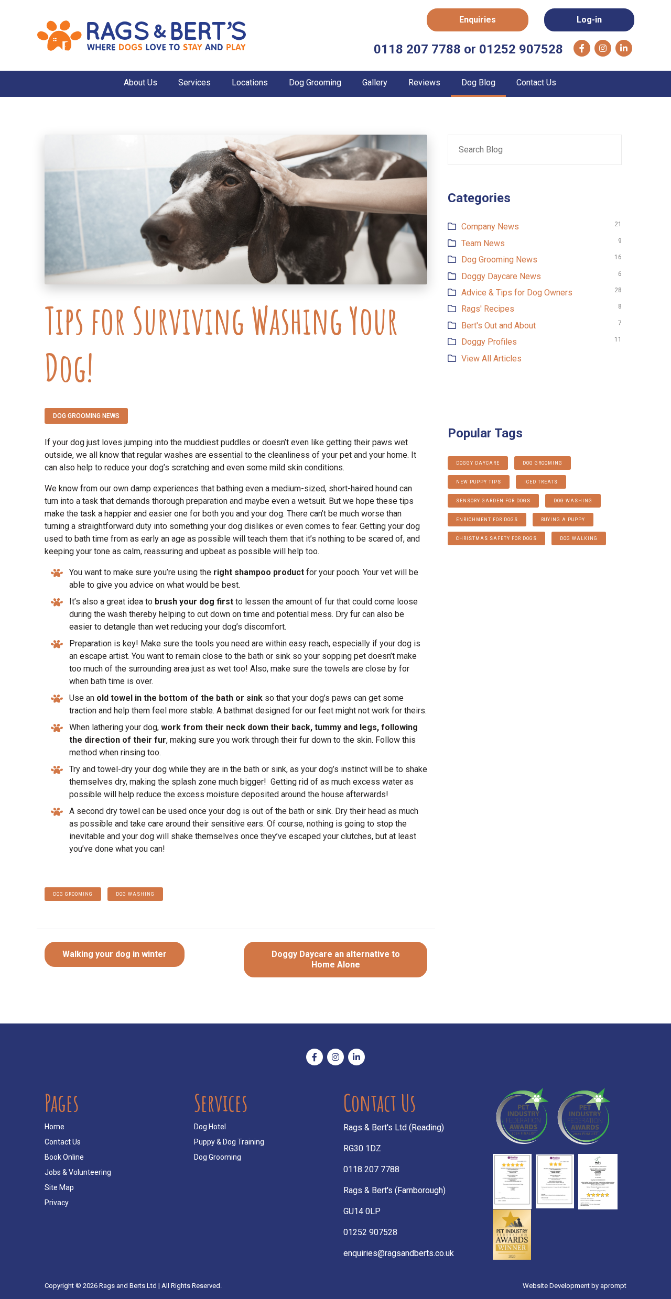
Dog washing (135, 894)
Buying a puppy (563, 519)
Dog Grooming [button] (315, 82)
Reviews (424, 82)
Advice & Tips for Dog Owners (516, 293)
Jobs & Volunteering (78, 1172)
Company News (490, 227)
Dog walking (579, 538)
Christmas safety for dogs (496, 538)
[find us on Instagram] (602, 48)
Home (54, 1126)
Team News (483, 243)
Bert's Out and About (498, 326)
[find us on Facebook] (581, 48)
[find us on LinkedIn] (623, 48)
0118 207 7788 (371, 1169)
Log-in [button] (589, 20)
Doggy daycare (478, 463)
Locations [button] (250, 82)
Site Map (59, 1187)
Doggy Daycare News (501, 276)
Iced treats (541, 482)
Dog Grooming (217, 1157)
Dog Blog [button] (478, 82)
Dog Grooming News (86, 416)
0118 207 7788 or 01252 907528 (468, 49)
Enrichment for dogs (487, 519)
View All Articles (491, 359)
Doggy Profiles (489, 342)
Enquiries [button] (477, 20)
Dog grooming (73, 894)
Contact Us (536, 82)
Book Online (64, 1157)
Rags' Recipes (487, 309)
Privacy (57, 1202)
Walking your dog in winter (114, 954)
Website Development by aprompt (574, 1286)
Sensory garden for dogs (493, 500)
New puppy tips (478, 482)
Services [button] (194, 82)
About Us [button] (140, 82)
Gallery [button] (374, 82)
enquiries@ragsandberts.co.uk (398, 1253)
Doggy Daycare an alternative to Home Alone (336, 959)
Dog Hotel (210, 1126)
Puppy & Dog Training (229, 1142)
